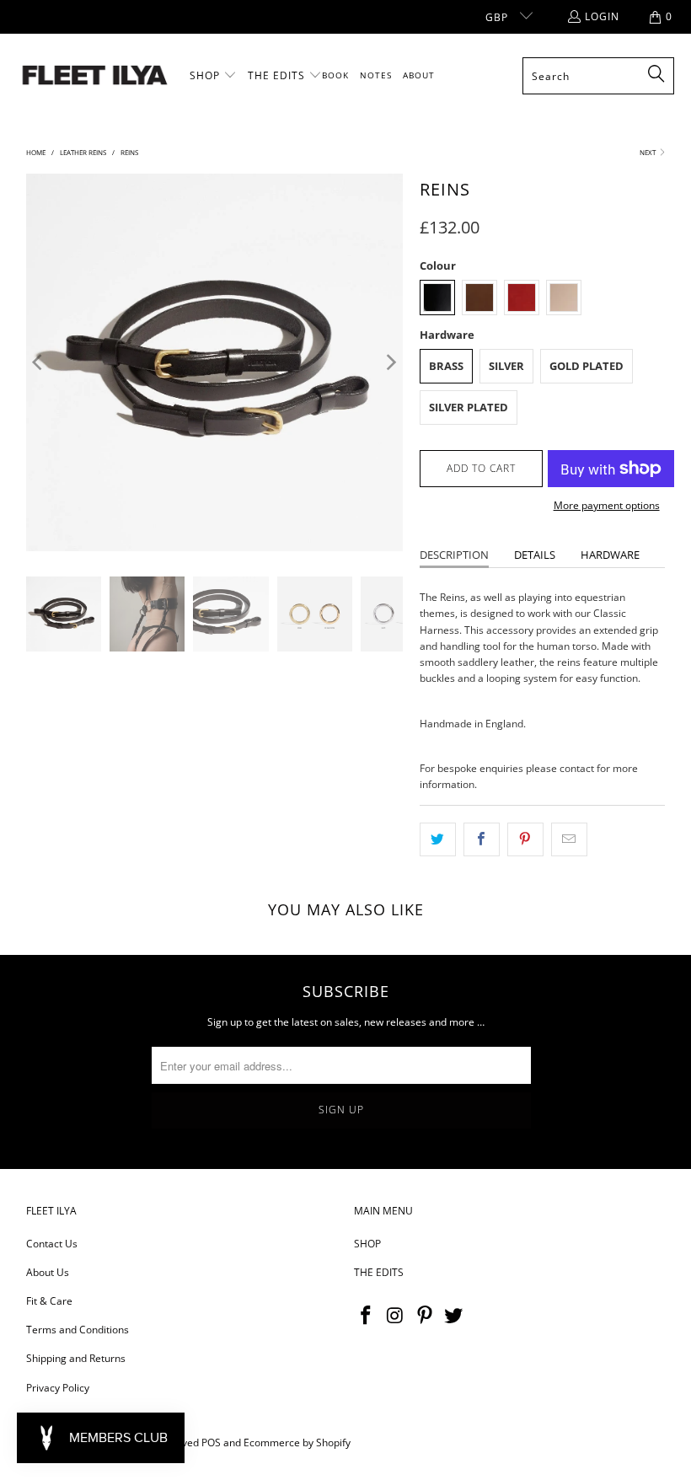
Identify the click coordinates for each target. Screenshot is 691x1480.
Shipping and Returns (76, 1358)
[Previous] (38, 362)
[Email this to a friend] (569, 839)
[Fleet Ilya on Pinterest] (424, 1316)
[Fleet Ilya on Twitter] (454, 1316)
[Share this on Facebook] (481, 839)
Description (454, 554)
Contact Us (52, 1243)
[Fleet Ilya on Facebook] (366, 1316)
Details (534, 554)
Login (602, 16)
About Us (47, 1272)
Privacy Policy (57, 1388)
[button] (213, 75)
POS (211, 1442)
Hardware (610, 554)
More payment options (607, 505)
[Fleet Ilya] (95, 76)
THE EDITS (379, 1272)
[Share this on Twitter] (438, 839)
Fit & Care (49, 1301)
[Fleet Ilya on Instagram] (396, 1316)
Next (648, 152)
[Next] (390, 362)
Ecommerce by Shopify (297, 1442)
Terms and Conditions (77, 1329)
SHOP (367, 1243)
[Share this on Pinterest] (525, 839)
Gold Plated (586, 365)
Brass (446, 365)
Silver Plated (468, 407)
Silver (506, 365)
